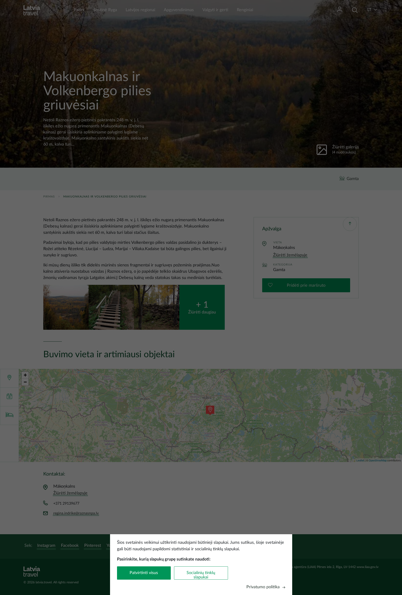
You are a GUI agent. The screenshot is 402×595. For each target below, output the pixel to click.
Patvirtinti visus (144, 573)
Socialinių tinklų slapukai (201, 575)
